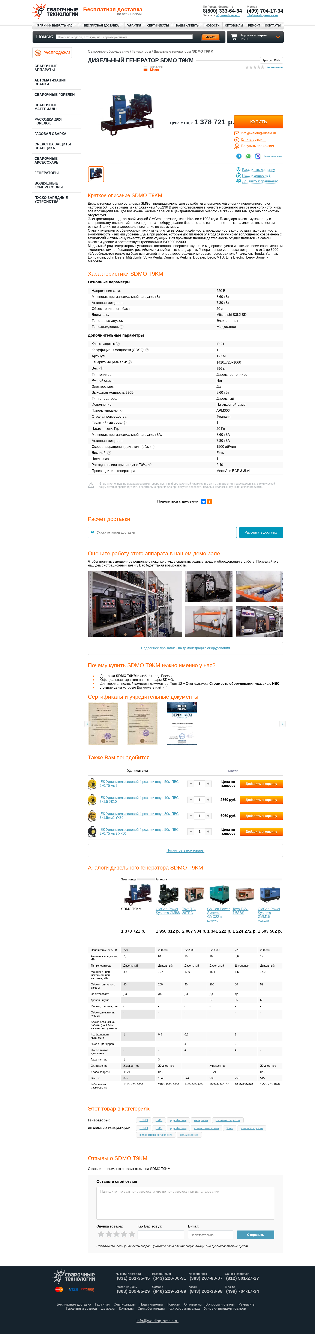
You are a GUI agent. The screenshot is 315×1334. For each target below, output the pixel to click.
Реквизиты (246, 1304)
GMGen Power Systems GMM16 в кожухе (269, 914)
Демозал (108, 1308)
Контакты (273, 25)
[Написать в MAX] (257, 156)
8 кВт (159, 1120)
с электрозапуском (228, 1120)
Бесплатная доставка (101, 25)
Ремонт (254, 25)
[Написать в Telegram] (239, 156)
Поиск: (44, 36)
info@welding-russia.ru (258, 133)
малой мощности (252, 1128)
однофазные (178, 1120)
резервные (201, 1120)
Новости (212, 25)
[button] (96, 174)
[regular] (116, 1234)
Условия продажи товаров (225, 1308)
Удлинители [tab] (137, 770)
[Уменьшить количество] (190, 784)
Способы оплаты (151, 1308)
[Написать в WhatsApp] (248, 156)
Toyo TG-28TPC (189, 911)
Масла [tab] (233, 771)
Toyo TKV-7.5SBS (240, 911)
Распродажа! (57, 53)
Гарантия (134, 25)
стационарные (189, 1134)
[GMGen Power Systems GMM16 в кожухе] (270, 904)
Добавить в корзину (261, 783)
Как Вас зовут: (150, 1226)
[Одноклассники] (209, 501)
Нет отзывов (274, 67)
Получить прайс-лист (257, 146)
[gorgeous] (131, 1234)
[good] (124, 1234)
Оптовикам (234, 25)
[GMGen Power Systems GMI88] (168, 904)
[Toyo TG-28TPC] (194, 904)
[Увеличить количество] (208, 784)
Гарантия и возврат (81, 1308)
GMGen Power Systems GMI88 (168, 911)
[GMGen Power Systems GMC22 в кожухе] (219, 904)
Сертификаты (158, 25)
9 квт (229, 1128)
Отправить (255, 1234)
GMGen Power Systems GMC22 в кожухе (218, 914)
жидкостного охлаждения (156, 1134)
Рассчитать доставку (258, 170)
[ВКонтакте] (203, 501)
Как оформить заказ (184, 1308)
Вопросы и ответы (220, 1304)
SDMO (144, 1120)
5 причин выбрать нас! (55, 25)
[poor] (108, 1234)
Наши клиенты (188, 25)
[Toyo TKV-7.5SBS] (245, 904)
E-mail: (193, 1226)
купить (258, 121)
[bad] (101, 1234)
